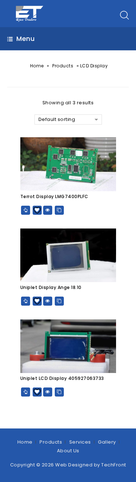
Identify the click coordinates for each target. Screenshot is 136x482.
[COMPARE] (59, 210)
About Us (68, 450)
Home (37, 66)
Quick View (47, 210)
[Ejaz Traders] (30, 13)
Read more (25, 210)
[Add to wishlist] (37, 210)
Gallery (107, 442)
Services (80, 442)
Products (62, 66)
